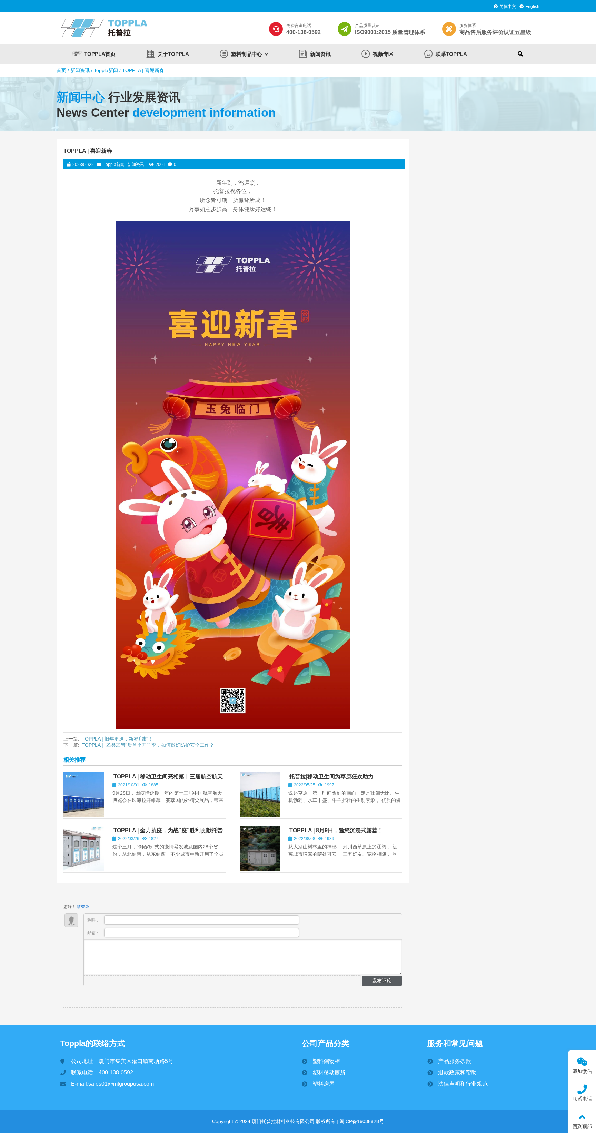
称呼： (94, 920)
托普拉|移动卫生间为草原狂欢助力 (331, 776)
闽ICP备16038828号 (361, 1121)
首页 (61, 70)
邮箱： (94, 933)
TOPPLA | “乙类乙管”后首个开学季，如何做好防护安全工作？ (148, 745)
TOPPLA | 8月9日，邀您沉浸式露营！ (336, 830)
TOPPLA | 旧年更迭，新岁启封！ (117, 739)
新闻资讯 (80, 70)
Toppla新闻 (106, 70)
